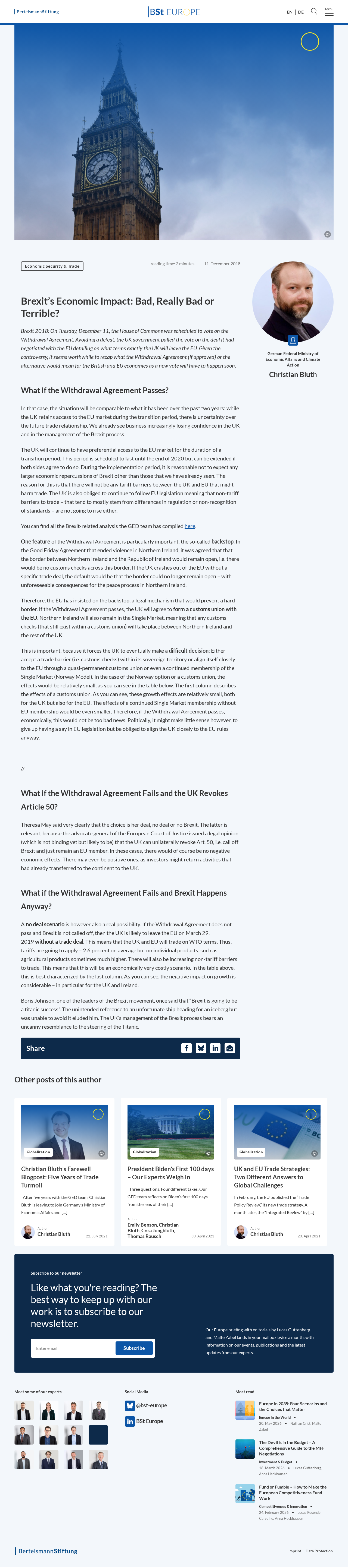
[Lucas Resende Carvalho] (73, 1410)
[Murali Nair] (24, 1435)
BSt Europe (130, 1421)
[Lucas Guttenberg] (24, 1459)
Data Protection (319, 1551)
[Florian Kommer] (73, 1435)
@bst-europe (130, 1406)
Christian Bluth (293, 374)
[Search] (314, 11)
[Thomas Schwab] (48, 1435)
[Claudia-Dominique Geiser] (48, 1410)
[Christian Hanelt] (98, 1459)
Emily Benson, (143, 1225)
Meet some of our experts (38, 1391)
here (190, 526)
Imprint (294, 1551)
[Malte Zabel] (73, 1459)
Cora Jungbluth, (158, 1230)
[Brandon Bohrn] (98, 1410)
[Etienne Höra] (48, 1459)
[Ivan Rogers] (98, 1435)
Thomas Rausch (144, 1236)
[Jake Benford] (24, 1410)
